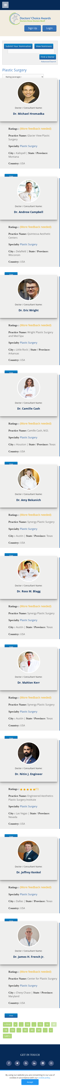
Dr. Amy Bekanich (28, 500)
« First (7, 1024)
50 (39, 1030)
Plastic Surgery (28, 146)
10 (27, 1024)
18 (5, 1030)
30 (25, 1030)
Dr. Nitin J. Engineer (28, 774)
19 (12, 1030)
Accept (30, 1082)
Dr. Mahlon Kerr (29, 682)
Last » (7, 1035)
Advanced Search (48, 61)
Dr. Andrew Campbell (28, 212)
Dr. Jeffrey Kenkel (28, 872)
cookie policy (44, 1077)
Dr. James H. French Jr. (28, 957)
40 (32, 1030)
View (11, 176)
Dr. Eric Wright (29, 310)
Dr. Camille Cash (28, 408)
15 (40, 1024)
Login (49, 28)
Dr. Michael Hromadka (28, 113)
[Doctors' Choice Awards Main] (30, 18)
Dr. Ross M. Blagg (28, 591)
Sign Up (32, 28)
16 (47, 1024)
